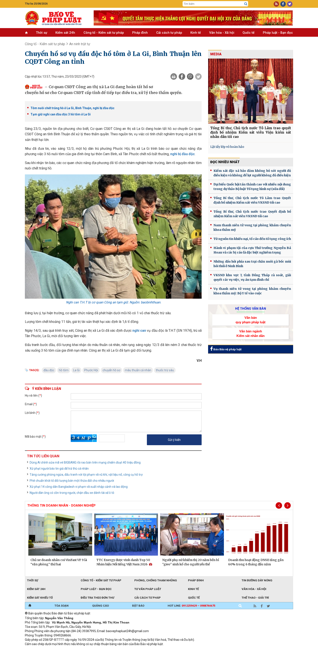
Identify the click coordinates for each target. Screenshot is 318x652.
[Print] (173, 76)
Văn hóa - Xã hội (221, 33)
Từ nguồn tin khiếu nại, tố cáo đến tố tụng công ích (252, 239)
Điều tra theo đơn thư (97, 597)
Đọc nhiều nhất (225, 162)
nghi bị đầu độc (182, 154)
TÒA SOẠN (62, 605)
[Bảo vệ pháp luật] (56, 18)
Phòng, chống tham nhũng (155, 580)
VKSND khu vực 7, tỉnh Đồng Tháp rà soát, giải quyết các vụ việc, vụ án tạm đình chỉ (252, 277)
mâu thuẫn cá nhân (138, 370)
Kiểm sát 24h (65, 33)
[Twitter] (198, 76)
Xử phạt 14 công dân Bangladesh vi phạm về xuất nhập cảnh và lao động (79, 486)
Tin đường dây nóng (257, 580)
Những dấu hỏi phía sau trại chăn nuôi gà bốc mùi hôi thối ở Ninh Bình (252, 264)
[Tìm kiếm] (245, 4)
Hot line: (191, 605)
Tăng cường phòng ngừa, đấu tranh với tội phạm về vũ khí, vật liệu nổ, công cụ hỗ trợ (86, 474)
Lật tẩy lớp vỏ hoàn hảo (227, 147)
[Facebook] (182, 76)
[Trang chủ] (30, 605)
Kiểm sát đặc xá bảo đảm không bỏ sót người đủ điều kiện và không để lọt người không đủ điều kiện (252, 173)
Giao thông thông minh (68, 650)
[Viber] (190, 76)
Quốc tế (248, 33)
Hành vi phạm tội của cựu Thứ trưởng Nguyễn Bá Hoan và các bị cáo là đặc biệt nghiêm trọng (252, 250)
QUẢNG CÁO (100, 605)
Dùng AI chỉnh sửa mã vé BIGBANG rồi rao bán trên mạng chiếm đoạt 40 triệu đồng (85, 462)
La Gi (76, 370)
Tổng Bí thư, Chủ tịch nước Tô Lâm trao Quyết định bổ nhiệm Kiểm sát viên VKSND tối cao (252, 200)
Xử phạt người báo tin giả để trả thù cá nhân (59, 468)
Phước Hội (91, 370)
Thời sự (41, 33)
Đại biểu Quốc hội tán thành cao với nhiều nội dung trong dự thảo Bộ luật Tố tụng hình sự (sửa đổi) (252, 186)
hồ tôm (64, 370)
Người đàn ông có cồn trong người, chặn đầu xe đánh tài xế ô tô (72, 492)
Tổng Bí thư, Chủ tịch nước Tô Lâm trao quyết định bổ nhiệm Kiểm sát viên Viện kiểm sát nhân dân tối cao (250, 132)
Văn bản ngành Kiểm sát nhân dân (250, 333)
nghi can (139, 330)
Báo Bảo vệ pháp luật (227, 349)
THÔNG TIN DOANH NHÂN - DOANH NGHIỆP (61, 505)
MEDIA (216, 54)
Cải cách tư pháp (169, 33)
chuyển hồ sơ (111, 370)
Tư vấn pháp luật (147, 589)
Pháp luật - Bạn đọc (278, 33)
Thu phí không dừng (101, 650)
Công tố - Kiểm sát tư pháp (104, 33)
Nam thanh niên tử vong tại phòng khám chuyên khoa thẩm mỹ (252, 227)
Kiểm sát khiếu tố (40, 597)
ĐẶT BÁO (138, 605)
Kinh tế (195, 33)
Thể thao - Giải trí (255, 597)
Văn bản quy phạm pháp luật (250, 320)
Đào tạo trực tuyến (132, 650)
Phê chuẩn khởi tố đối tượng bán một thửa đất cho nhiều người (72, 480)
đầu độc (48, 370)
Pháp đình (140, 33)
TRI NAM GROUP (38, 650)
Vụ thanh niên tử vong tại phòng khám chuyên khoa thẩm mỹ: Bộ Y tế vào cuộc (252, 291)
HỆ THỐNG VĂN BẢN (250, 309)
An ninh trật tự (79, 44)
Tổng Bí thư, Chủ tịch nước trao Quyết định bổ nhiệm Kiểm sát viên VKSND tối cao (252, 214)
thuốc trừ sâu (165, 370)
